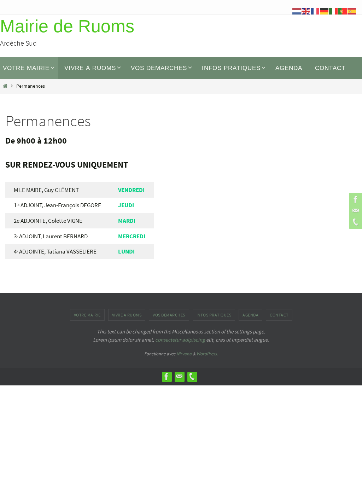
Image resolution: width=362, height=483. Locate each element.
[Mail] (354, 210)
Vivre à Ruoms (127, 315)
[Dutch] (297, 10)
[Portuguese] (343, 10)
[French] (315, 10)
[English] (306, 10)
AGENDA (250, 315)
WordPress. (207, 354)
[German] (324, 10)
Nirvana (184, 354)
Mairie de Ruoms (67, 26)
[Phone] (354, 222)
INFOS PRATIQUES (214, 315)
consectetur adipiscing (180, 339)
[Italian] (333, 10)
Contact (279, 315)
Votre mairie (87, 315)
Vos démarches (169, 315)
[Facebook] (354, 199)
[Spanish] (352, 10)
